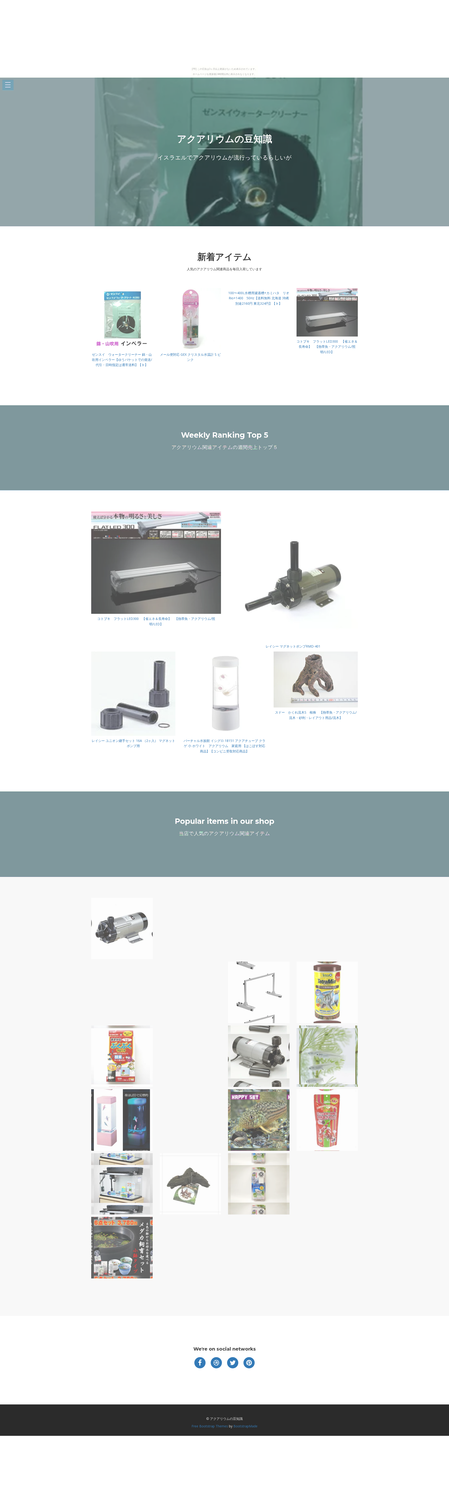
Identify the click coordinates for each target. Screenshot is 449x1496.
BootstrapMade (245, 1426)
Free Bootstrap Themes (210, 1426)
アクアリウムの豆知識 (224, 138)
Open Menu (8, 85)
